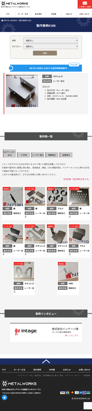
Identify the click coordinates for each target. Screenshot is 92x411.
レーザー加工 (38, 154)
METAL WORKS (10, 20)
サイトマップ (23, 375)
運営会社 (37, 375)
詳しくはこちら (71, 335)
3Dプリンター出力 (10, 153)
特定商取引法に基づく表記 (53, 375)
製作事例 (38, 14)
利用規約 (86, 375)
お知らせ (69, 14)
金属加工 (66, 154)
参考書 (53, 14)
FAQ (31, 375)
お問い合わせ (84, 369)
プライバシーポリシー (73, 375)
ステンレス (58, 76)
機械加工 (52, 154)
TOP (7, 14)
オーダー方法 (23, 14)
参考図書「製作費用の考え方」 (76, 179)
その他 (24, 154)
